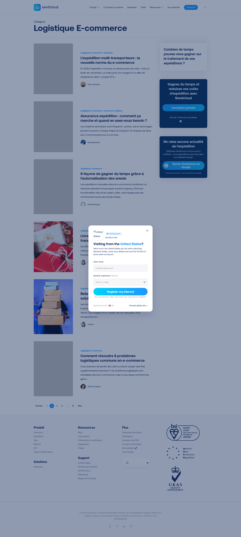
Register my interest (120, 291)
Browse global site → (138, 305)
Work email (98, 262)
